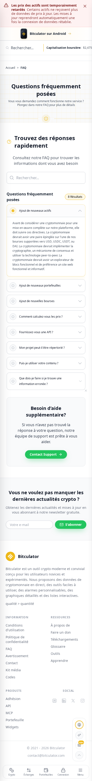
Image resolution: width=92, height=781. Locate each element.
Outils (55, 653)
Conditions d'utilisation (15, 627)
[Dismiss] (85, 6)
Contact (12, 663)
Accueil (10, 68)
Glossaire (58, 646)
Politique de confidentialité (17, 639)
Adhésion (13, 698)
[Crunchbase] (54, 700)
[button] (46, 211)
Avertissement (17, 656)
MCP (9, 713)
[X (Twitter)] (73, 700)
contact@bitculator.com (46, 755)
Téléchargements (64, 639)
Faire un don (61, 632)
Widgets (12, 727)
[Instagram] (82, 700)
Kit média (13, 670)
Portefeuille (15, 720)
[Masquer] (86, 390)
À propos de (60, 625)
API (8, 706)
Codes (10, 677)
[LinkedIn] (64, 700)
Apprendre (59, 660)
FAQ (9, 649)
